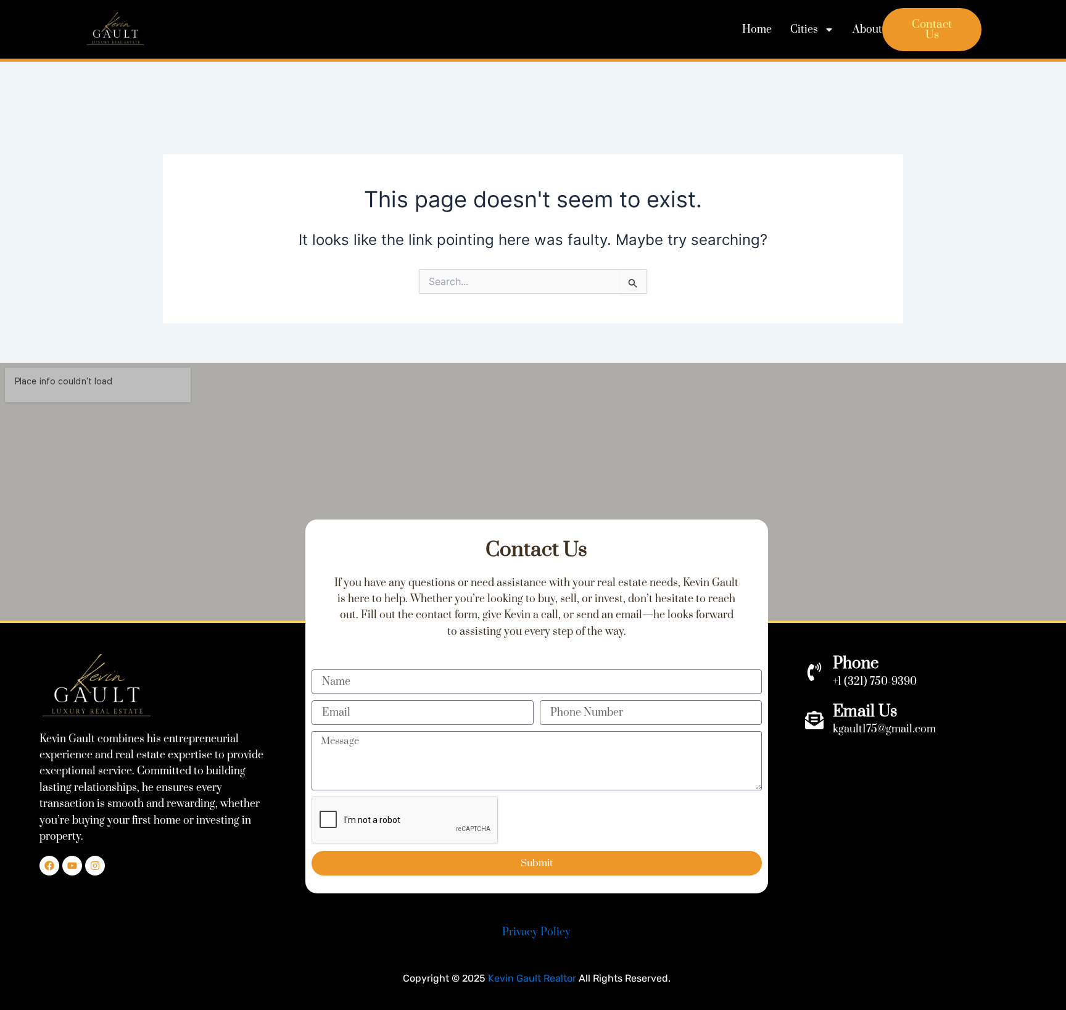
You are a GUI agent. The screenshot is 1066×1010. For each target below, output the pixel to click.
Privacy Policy (536, 932)
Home (757, 29)
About (867, 29)
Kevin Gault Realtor (532, 978)
